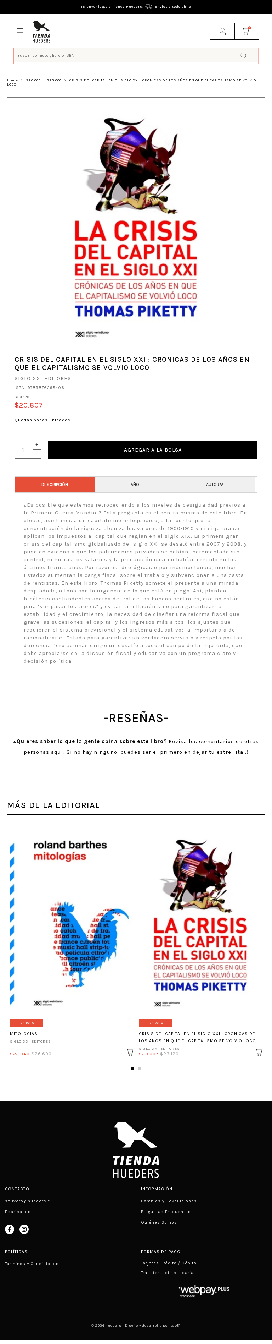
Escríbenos (18, 1211)
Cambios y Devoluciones (169, 1200)
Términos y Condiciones (32, 1263)
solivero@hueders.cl (28, 1200)
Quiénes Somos (159, 1222)
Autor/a (214, 484)
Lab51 (175, 1325)
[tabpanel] (71, 940)
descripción (54, 484)
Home (12, 80)
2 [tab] (139, 1068)
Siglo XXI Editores (43, 378)
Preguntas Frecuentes (166, 1211)
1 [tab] (132, 1068)
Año (135, 484)
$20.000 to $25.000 (44, 80)
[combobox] (136, 55)
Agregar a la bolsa (153, 450)
